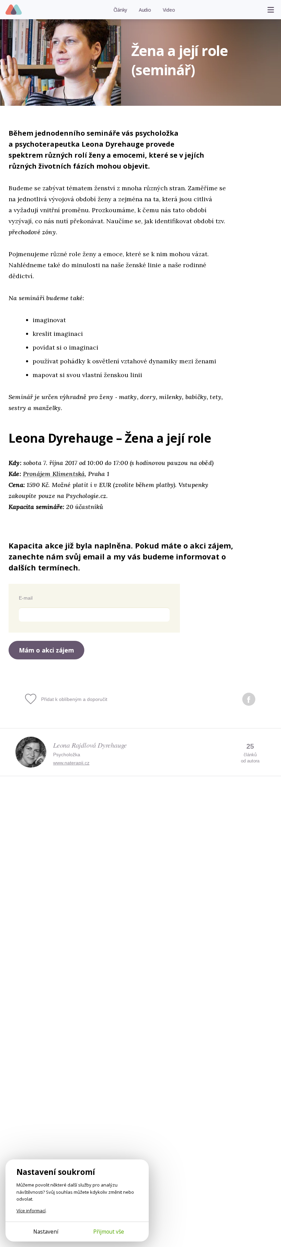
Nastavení (45, 1231)
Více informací (31, 1211)
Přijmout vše (108, 1231)
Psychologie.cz (13, 10)
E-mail (26, 598)
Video (169, 10)
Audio (145, 10)
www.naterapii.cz (71, 763)
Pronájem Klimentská (54, 474)
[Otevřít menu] (271, 9)
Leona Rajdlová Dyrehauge (90, 744)
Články (120, 10)
